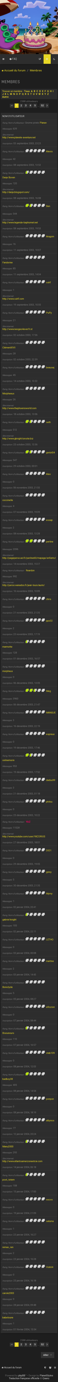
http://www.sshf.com (13, 298)
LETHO (49, 939)
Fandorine (7, 262)
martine (50, 961)
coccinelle (7, 500)
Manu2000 (7, 1146)
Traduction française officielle (24, 1378)
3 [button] (25, 105)
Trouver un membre (12, 91)
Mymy (49, 893)
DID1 (48, 850)
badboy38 (7, 1079)
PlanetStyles (46, 1375)
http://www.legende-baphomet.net (20, 222)
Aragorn (50, 236)
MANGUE (51, 712)
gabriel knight (9, 919)
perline (49, 541)
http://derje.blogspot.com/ (16, 192)
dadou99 (50, 780)
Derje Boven (8, 177)
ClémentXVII (8, 347)
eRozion (50, 1007)
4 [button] (30, 105)
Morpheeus (8, 393)
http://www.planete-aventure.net (19, 137)
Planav (43, 122)
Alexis (49, 151)
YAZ (28, 821)
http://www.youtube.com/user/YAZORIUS (23, 836)
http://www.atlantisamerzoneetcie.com (22, 1161)
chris (48, 599)
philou (49, 801)
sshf (48, 282)
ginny (49, 872)
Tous (27, 91)
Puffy (49, 312)
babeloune (7, 1317)
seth (48, 422)
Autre (5, 96)
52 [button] (42, 105)
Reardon (30, 570)
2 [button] (21, 105)
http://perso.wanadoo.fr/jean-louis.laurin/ (23, 585)
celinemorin (8, 760)
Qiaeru (46, 1378)
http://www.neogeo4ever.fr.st (17, 329)
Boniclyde (7, 987)
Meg (48, 691)
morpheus (7, 671)
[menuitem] (13, 59)
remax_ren (7, 1247)
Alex (48, 474)
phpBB (21, 1375)
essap (49, 520)
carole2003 (8, 1293)
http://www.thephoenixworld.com (19, 408)
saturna (50, 1221)
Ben (48, 206)
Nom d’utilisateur (13, 116)
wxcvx (49, 1199)
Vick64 (49, 1267)
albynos (50, 1120)
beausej (50, 367)
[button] (12, 105)
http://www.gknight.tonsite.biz (17, 438)
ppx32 (49, 620)
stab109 (50, 1053)
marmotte (7, 646)
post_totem (8, 1179)
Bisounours (8, 1033)
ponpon (50, 1099)
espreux (50, 734)
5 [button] (35, 105)
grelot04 (50, 452)
